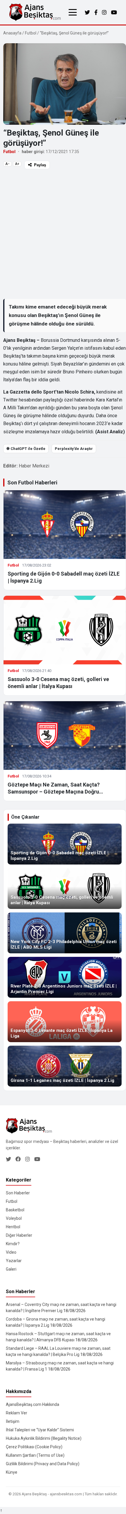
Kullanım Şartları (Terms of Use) (35, 1455)
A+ (17, 164)
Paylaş (40, 165)
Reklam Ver (16, 1413)
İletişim (12, 1421)
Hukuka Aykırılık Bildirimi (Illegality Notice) (43, 1438)
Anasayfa (12, 33)
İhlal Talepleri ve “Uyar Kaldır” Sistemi (40, 1430)
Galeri (11, 1269)
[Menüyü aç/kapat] (73, 12)
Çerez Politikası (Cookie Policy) (34, 1446)
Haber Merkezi (34, 466)
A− (7, 164)
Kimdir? (13, 1243)
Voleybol (14, 1218)
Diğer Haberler (19, 1235)
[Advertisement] (63, 234)
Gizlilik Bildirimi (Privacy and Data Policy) (42, 1463)
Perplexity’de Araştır (74, 448)
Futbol (30, 33)
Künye (11, 1472)
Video (11, 1252)
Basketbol (15, 1210)
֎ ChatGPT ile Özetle (25, 448)
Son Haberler (18, 1193)
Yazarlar (14, 1260)
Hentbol (13, 1226)
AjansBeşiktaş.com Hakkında (32, 1404)
